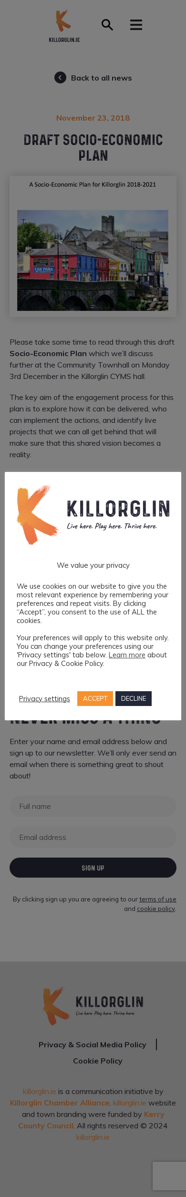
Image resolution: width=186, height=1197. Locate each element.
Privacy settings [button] (44, 699)
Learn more (127, 654)
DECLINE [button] (133, 698)
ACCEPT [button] (95, 698)
